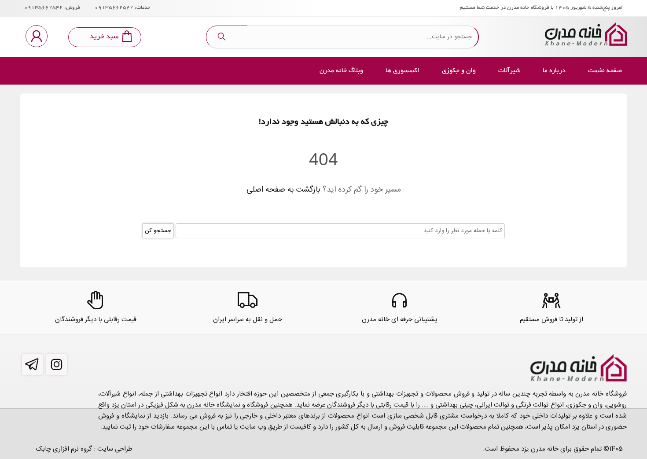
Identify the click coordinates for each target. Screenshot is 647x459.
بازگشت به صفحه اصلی (283, 189)
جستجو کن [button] (158, 231)
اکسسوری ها (402, 70)
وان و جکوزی (459, 70)
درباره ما (554, 70)
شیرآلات (509, 70)
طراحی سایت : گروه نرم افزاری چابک (84, 449)
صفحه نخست (605, 70)
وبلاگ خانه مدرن (341, 70)
